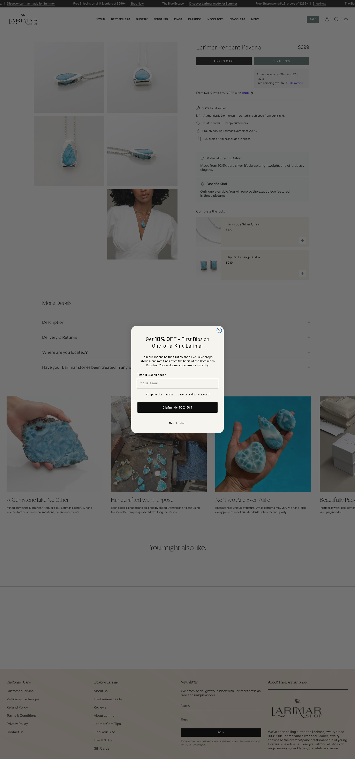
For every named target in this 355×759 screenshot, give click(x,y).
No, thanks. (177, 422)
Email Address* (151, 375)
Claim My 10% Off (177, 407)
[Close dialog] (219, 330)
